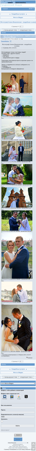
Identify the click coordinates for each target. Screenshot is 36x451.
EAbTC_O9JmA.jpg (7, 185)
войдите (10, 2)
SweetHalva (5, 41)
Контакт (18, 439)
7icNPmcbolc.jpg (6, 140)
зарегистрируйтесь (20, 2)
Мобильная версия (18, 444)
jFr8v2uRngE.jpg (6, 231)
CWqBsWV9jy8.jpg (6, 161)
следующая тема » (26, 30)
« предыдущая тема (10, 30)
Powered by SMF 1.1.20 (18, 445)
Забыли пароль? (5, 430)
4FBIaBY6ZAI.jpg (6, 116)
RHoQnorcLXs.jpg (6, 279)
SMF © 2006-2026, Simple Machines (18, 446)
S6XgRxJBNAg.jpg (6, 302)
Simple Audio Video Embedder (15, 448)
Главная (5, 9)
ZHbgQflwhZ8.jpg (6, 351)
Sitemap (26, 448)
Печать (3, 32)
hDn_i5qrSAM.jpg (6, 208)
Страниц (15, 26)
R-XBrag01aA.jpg (6, 93)
